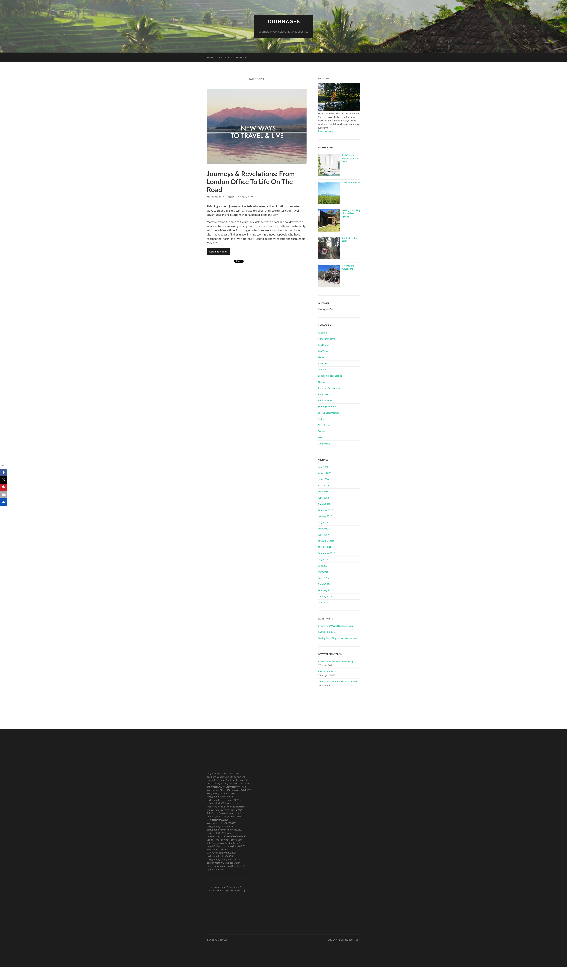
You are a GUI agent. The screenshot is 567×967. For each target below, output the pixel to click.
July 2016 (323, 559)
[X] (3, 480)
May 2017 (323, 528)
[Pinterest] (3, 487)
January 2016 (325, 596)
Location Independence (330, 375)
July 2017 (323, 522)
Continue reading (218, 251)
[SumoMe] (3, 502)
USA (320, 437)
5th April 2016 (215, 197)
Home (210, 57)
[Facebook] (3, 472)
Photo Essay (324, 394)
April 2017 (323, 534)
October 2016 (325, 547)
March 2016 (324, 584)
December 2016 (326, 540)
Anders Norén (344, 940)
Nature (321, 381)
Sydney (321, 418)
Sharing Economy (327, 406)
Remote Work (325, 400)
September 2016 (326, 553)
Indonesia (323, 363)
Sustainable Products (329, 412)
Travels (239, 57)
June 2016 (323, 565)
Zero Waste (324, 443)
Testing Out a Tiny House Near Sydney (337, 638)
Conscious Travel (326, 338)
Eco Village (323, 351)
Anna (231, 197)
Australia (322, 332)
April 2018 (323, 497)
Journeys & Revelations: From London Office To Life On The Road (251, 182)
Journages (283, 21)
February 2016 (325, 590)
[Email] (3, 494)
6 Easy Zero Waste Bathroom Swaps (336, 625)
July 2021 (323, 466)
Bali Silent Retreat (327, 632)
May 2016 (323, 571)
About (222, 57)
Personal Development (329, 388)
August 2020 (324, 473)
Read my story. (326, 131)
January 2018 (325, 516)
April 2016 (323, 577)
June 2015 (323, 602)
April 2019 (323, 485)
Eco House (323, 344)
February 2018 (325, 510)
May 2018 (323, 491)
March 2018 (324, 503)
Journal (322, 369)
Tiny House (324, 425)
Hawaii (321, 357)
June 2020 (323, 479)
